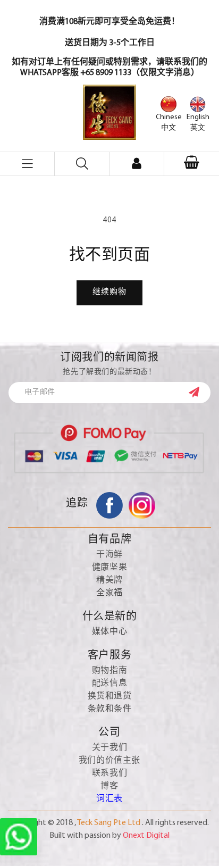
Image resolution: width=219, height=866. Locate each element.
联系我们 (109, 773)
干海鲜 (109, 555)
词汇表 (109, 799)
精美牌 (109, 580)
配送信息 (109, 683)
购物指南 (109, 671)
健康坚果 (109, 567)
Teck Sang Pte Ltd (108, 823)
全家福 (109, 593)
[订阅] (199, 392)
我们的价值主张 (109, 760)
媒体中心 (109, 632)
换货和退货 (110, 696)
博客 (109, 786)
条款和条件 (110, 709)
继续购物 (109, 292)
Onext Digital (146, 835)
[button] (191, 164)
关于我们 (109, 748)
